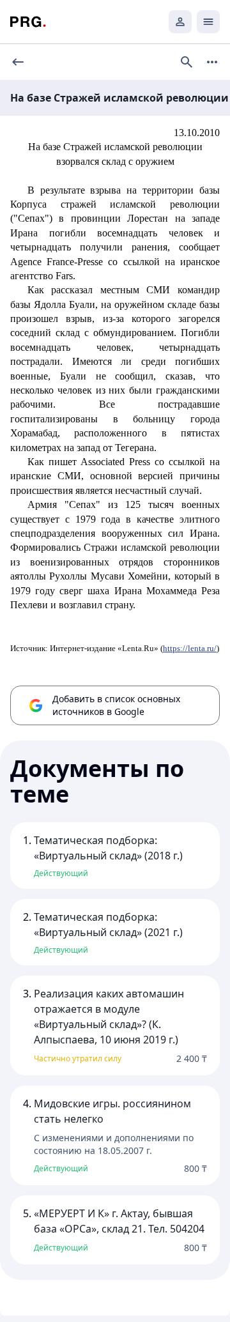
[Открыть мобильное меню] (208, 21)
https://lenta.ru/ (190, 648)
